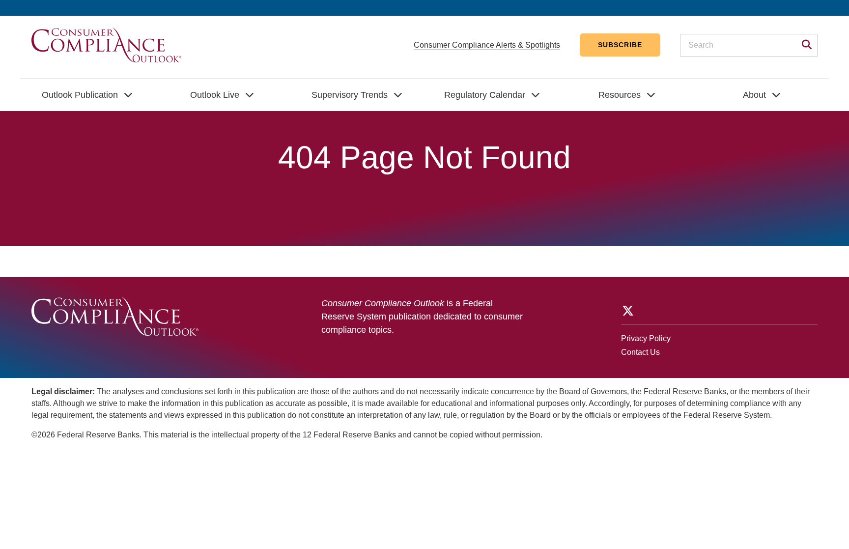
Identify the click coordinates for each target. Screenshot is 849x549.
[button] (87, 95)
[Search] (804, 46)
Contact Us (640, 352)
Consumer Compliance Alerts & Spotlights (487, 45)
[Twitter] (627, 310)
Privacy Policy (646, 338)
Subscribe (620, 45)
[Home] (106, 44)
